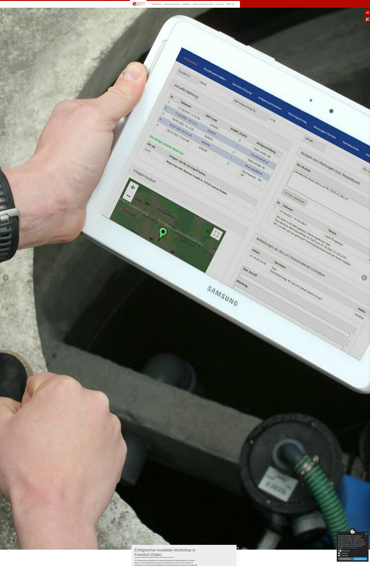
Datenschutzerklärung (350, 548)
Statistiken (345, 553)
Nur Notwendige (345, 559)
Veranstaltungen (172, 4)
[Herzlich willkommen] (138, 3)
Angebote (186, 4)
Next (364, 278)
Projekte (220, 4)
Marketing (345, 555)
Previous (6, 278)
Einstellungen (346, 551)
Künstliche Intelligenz (203, 4)
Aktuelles (156, 4)
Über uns (230, 4)
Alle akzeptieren (360, 559)
